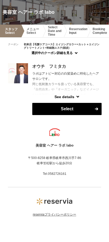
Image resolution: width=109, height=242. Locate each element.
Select (67, 109)
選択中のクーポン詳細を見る (52, 53)
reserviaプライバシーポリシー (54, 214)
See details (64, 97)
